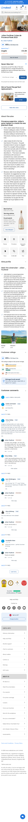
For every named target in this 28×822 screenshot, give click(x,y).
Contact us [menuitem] (6, 659)
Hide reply (14, 500)
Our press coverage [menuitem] (8, 697)
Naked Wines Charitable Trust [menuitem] (11, 724)
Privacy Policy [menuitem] (18, 743)
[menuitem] (4, 607)
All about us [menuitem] (6, 681)
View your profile (2, 397)
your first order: (18, 1)
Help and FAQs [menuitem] (7, 638)
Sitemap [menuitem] (5, 665)
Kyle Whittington (11, 479)
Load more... (14, 571)
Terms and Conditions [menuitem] (7, 743)
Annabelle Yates (10, 540)
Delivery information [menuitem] (8, 633)
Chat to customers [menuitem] (8, 649)
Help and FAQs (14, 599)
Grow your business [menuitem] (8, 708)
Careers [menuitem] (5, 702)
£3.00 (25, 53)
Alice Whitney (10, 511)
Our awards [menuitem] (6, 692)
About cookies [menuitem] (7, 654)
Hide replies (14, 468)
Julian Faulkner (9, 440)
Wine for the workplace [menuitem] (9, 713)
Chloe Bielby (9, 420)
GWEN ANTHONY (11, 404)
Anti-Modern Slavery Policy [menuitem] (10, 729)
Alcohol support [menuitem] (7, 644)
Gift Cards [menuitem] (6, 670)
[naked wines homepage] (6, 8)
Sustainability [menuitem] (6, 734)
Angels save (4, 53)
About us (6, 676)
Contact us (14, 603)
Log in (7, 397)
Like (6, 410)
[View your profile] (2, 404)
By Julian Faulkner (6, 40)
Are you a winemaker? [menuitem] (9, 718)
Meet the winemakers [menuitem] (9, 687)
